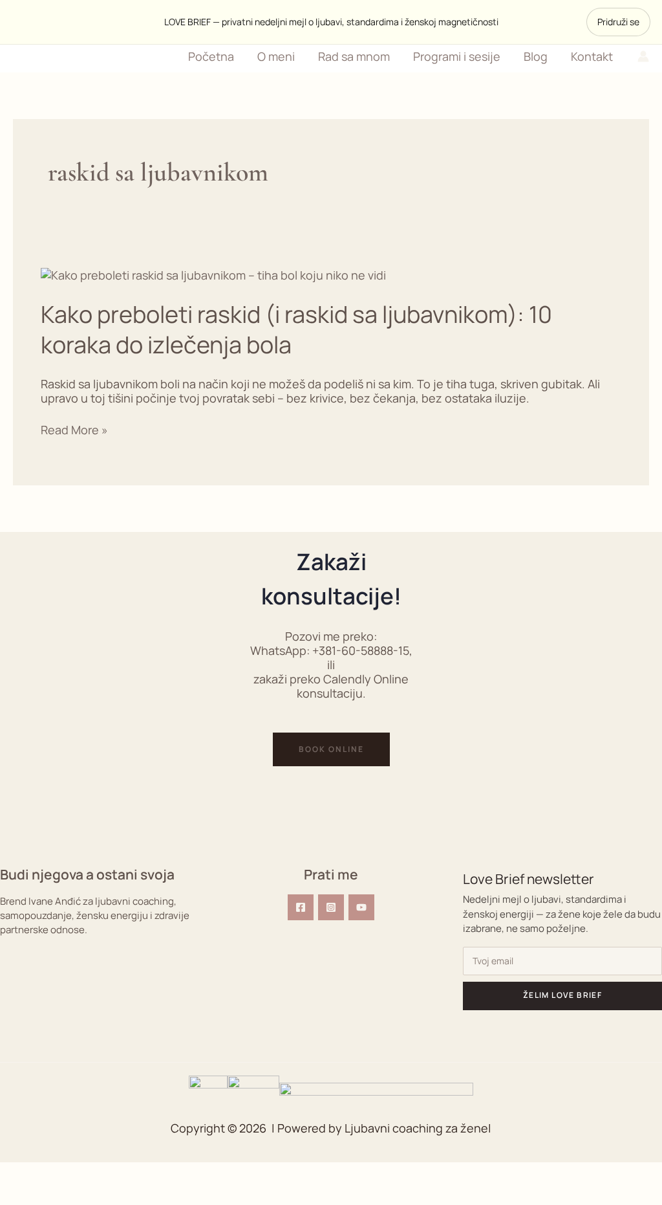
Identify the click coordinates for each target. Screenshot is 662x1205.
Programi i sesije (456, 56)
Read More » (74, 430)
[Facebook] (301, 907)
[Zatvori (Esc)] (189, 1174)
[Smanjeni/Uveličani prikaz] (26, 1174)
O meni (276, 56)
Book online (331, 749)
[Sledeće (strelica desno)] (80, 1195)
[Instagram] (331, 907)
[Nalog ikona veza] (643, 56)
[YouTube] (361, 907)
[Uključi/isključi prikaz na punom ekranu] (80, 1174)
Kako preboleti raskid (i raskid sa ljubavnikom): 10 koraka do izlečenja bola (296, 329)
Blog (536, 56)
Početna (211, 56)
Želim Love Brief (562, 994)
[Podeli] (134, 1174)
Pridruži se (618, 22)
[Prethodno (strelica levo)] (26, 1195)
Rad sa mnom (354, 56)
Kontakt (592, 56)
